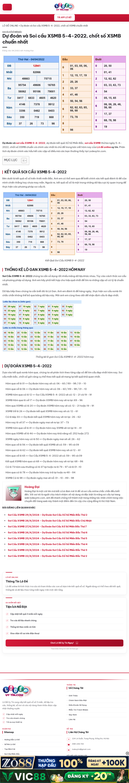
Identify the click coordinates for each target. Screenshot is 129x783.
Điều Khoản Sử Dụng (78, 705)
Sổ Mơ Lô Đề (9, 744)
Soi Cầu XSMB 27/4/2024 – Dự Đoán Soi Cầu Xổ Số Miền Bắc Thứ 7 (47, 526)
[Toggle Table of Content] (22, 160)
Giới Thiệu (73, 696)
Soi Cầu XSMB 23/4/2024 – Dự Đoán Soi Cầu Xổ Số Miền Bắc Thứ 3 (47, 549)
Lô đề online (104, 147)
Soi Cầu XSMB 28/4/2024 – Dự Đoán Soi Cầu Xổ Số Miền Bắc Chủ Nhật (50, 520)
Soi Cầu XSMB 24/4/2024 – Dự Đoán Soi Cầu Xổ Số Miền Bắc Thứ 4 (47, 544)
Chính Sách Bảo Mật (78, 700)
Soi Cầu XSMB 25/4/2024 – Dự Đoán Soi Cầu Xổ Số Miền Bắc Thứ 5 (47, 538)
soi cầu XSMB (93, 142)
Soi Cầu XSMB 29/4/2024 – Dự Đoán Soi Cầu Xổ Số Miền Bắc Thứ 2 (47, 514)
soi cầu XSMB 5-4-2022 (30, 142)
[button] (7, 7)
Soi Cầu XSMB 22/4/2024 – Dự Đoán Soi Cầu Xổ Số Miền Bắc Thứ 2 (47, 555)
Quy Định (73, 715)
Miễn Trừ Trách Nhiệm (78, 710)
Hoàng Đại (29, 51)
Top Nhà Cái (9, 749)
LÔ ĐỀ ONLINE (10, 25)
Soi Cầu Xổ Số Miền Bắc (12, 32)
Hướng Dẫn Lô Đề (12, 740)
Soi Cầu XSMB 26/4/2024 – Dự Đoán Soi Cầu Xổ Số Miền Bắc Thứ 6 (47, 532)
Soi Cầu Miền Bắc (12, 754)
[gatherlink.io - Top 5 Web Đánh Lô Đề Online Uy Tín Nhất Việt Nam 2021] (64, 7)
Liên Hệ (72, 719)
